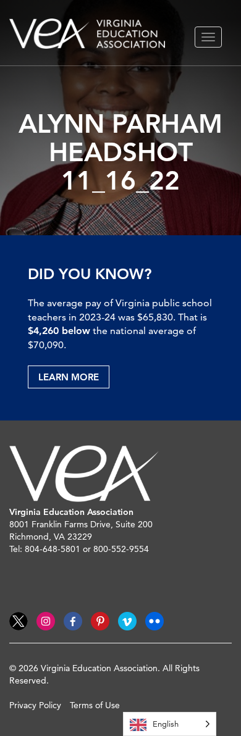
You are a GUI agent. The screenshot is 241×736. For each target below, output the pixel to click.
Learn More (68, 377)
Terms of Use (95, 705)
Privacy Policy (35, 705)
